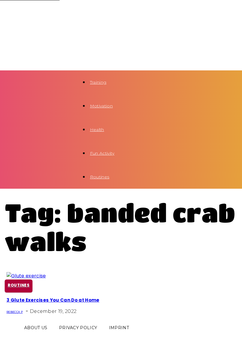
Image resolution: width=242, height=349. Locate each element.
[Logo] (34, 11)
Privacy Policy (78, 327)
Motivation (101, 106)
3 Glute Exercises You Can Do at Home (52, 300)
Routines (99, 177)
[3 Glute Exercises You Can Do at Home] (26, 275)
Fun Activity (102, 153)
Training (98, 82)
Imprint (119, 327)
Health (97, 129)
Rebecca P (14, 312)
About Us (36, 327)
